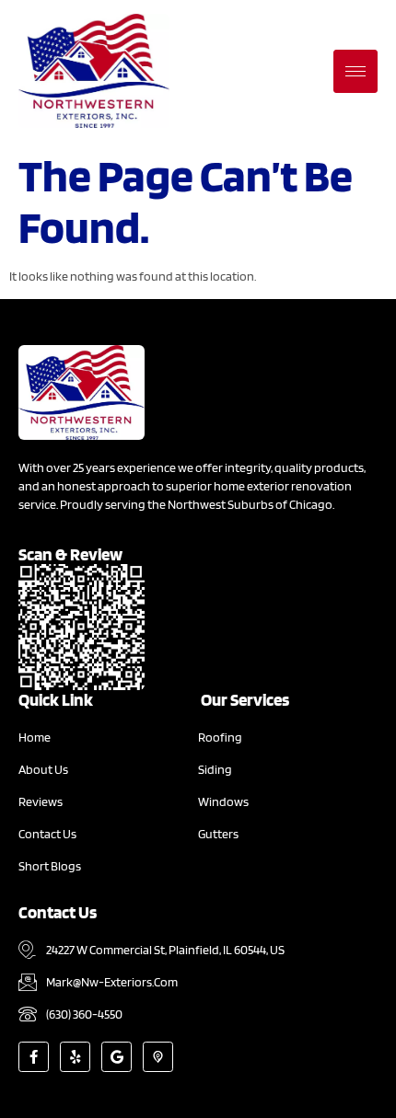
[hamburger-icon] (355, 71)
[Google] (116, 1057)
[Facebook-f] (33, 1057)
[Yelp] (75, 1057)
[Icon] (158, 1057)
